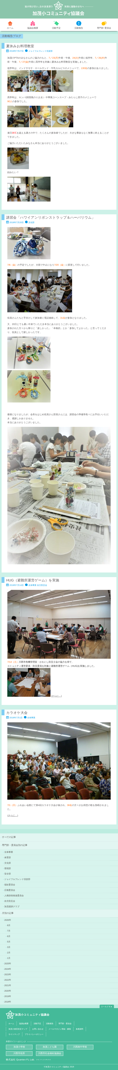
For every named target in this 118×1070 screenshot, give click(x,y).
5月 (8, 941)
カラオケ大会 (16, 712)
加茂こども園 (50, 1047)
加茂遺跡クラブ (11, 906)
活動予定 (56, 28)
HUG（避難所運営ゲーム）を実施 (32, 580)
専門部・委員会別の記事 (14, 845)
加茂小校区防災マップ (17, 1029)
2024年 (7, 969)
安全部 (7, 873)
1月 (8, 958)
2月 (8, 952)
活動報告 (78, 28)
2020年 (7, 990)
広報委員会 (9, 890)
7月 (8, 930)
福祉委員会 (9, 884)
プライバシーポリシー (34, 1034)
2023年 (7, 974)
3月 (8, 947)
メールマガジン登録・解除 (59, 1029)
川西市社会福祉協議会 (49, 1053)
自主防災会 (9, 901)
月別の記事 (8, 913)
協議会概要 (32, 28)
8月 (8, 925)
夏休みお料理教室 (20, 46)
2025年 (7, 963)
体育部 (7, 857)
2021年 (7, 985)
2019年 (7, 996)
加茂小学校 (19, 1047)
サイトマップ (14, 1034)
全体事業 (8, 852)
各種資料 (79, 1029)
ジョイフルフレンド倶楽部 (17, 879)
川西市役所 (19, 1053)
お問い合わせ (37, 1029)
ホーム (10, 28)
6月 (8, 936)
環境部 (7, 868)
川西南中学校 (80, 1047)
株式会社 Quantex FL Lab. (28, 1059)
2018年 (7, 1001)
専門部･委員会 (104, 28)
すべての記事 (9, 837)
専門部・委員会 (65, 1023)
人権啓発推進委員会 (14, 895)
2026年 (7, 920)
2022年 (7, 979)
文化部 (7, 863)
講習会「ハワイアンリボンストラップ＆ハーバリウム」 (50, 217)
